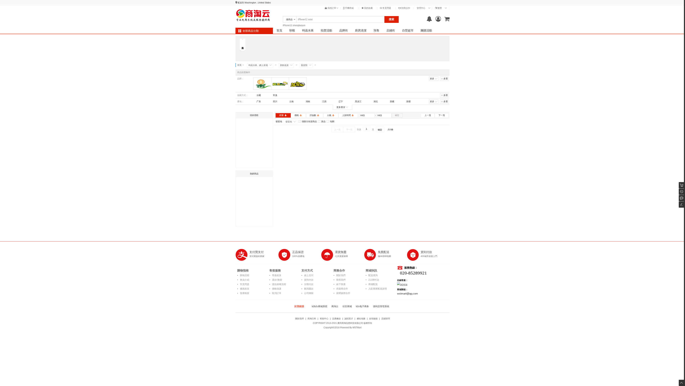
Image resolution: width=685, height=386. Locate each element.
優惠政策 (244, 288)
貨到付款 (308, 279)
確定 (397, 115)
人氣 (329, 115)
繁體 (439, 8)
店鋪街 (390, 30)
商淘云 (334, 306)
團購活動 (426, 30)
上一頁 (428, 115)
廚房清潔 (360, 30)
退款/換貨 (277, 279)
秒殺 (292, 30)
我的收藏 (368, 8)
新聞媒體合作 (343, 293)
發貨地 (288, 121)
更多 (432, 78)
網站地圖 (361, 318)
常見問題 (386, 8)
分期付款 (308, 284)
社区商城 (347, 306)
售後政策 (276, 275)
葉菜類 (304, 65)
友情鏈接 (373, 318)
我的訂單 (331, 8)
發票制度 (244, 293)
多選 (445, 78)
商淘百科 (312, 318)
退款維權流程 (279, 284)
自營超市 (407, 30)
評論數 (313, 115)
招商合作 (405, 8)
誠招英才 (348, 318)
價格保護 (276, 288)
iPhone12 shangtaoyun (294, 25)
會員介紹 (244, 279)
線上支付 (308, 275)
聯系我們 (341, 279)
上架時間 (346, 115)
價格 (297, 115)
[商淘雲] (253, 15)
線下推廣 (341, 284)
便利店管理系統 (381, 306)
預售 (376, 30)
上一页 (337, 129)
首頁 (279, 30)
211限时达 (373, 279)
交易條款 (336, 318)
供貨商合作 (342, 288)
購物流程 (244, 275)
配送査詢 (373, 275)
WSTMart (356, 327)
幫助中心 (324, 318)
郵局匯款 (308, 288)
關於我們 (341, 275)
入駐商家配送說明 (377, 288)
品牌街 (343, 30)
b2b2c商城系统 (319, 306)
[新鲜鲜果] (262, 83)
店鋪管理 (385, 318)
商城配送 (373, 284)
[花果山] (298, 83)
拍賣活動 (326, 30)
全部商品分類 (251, 30)
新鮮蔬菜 (284, 65)
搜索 (391, 19)
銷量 (281, 115)
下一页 (349, 129)
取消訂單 (276, 293)
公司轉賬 (308, 293)
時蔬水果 (308, 30)
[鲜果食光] (280, 83)
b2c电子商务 (362, 306)
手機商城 (349, 8)
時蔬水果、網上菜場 (258, 65)
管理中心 (421, 8)
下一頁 (441, 115)
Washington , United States (258, 2)
